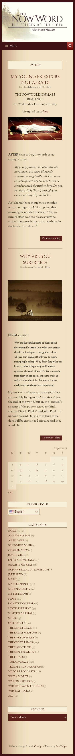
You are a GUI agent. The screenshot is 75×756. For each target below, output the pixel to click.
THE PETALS (16, 657)
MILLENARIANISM (19, 589)
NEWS (12, 599)
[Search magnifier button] (70, 46)
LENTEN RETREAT (19, 608)
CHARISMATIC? (18, 550)
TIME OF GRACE (18, 662)
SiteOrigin (61, 746)
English (19, 511)
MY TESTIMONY (18, 594)
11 (20, 470)
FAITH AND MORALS (21, 560)
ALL (10, 696)
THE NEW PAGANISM (21, 652)
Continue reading (51, 238)
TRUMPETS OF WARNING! (24, 667)
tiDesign (37, 746)
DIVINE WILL (16, 555)
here (45, 112)
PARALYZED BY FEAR (21, 603)
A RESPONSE (16, 540)
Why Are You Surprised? (35, 259)
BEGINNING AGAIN (20, 545)
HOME (12, 531)
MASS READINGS (18, 584)
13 (37, 470)
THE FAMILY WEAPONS (22, 633)
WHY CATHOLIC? (19, 691)
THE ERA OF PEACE (20, 628)
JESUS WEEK (15, 574)
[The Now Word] (37, 21)
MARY (11, 579)
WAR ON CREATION (20, 681)
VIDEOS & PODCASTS (21, 671)
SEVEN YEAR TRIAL (20, 613)
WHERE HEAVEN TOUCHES (25, 686)
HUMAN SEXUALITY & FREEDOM (28, 570)
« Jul (10, 492)
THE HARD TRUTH (19, 647)
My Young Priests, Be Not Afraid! (35, 80)
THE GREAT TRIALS (20, 642)
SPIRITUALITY (16, 623)
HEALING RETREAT (20, 565)
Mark (48, 87)
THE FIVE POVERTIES (21, 638)
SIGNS (12, 618)
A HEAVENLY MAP (19, 536)
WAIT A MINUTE (18, 676)
